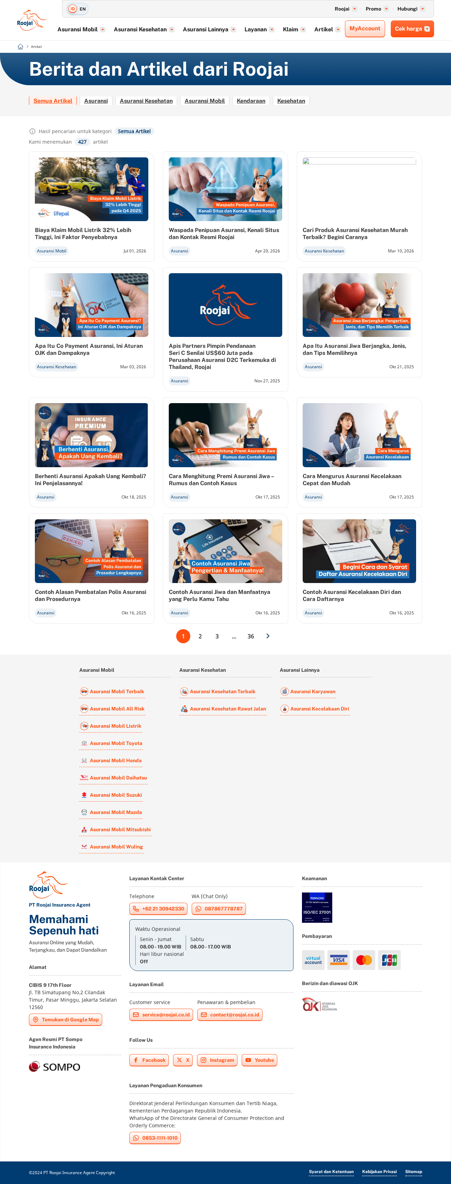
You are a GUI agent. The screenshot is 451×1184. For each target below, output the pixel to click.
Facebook (154, 1060)
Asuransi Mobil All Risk (117, 709)
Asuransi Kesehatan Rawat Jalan (228, 709)
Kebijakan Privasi (379, 1171)
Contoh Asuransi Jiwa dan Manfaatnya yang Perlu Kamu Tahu (219, 595)
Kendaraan (251, 101)
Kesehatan (291, 101)
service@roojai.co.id (166, 1014)
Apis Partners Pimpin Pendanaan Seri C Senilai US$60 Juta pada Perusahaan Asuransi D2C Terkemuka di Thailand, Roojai (222, 356)
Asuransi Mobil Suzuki (116, 795)
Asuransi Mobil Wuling (116, 847)
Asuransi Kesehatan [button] (140, 29)
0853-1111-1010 (160, 1138)
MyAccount (365, 28)
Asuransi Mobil (205, 101)
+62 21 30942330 (163, 909)
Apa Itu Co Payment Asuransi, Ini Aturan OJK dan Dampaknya (89, 349)
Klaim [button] (290, 29)
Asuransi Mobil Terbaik (117, 691)
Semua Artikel (52, 101)
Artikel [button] (323, 29)
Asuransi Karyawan (312, 691)
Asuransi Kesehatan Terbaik (222, 691)
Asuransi (96, 101)
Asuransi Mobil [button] (77, 29)
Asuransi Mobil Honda (116, 760)
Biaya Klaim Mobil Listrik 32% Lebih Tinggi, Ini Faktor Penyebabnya (83, 233)
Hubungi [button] (407, 9)
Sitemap (413, 1171)
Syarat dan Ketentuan (331, 1171)
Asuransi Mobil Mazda (116, 812)
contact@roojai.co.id (234, 1014)
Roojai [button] (342, 9)
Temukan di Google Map (70, 1019)
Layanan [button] (256, 29)
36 (251, 636)
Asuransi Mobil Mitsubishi (120, 829)
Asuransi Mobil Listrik (115, 726)
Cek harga (408, 28)
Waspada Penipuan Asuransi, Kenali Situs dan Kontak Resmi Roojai (224, 233)
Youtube (264, 1060)
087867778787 (224, 909)
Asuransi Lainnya (300, 670)
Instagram (222, 1060)
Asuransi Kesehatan (146, 101)
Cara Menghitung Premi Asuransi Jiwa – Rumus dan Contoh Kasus (221, 480)
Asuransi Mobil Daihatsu (118, 778)
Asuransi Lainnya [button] (205, 29)
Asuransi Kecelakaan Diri (319, 709)
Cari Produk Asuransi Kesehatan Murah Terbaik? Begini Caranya (355, 233)
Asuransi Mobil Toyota (116, 743)
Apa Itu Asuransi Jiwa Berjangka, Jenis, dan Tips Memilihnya (354, 349)
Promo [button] (373, 9)
